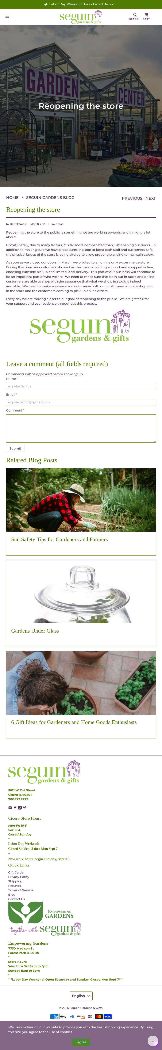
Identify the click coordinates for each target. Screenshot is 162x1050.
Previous (132, 198)
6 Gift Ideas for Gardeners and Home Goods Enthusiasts (74, 722)
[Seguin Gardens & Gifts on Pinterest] (25, 808)
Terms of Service (20, 890)
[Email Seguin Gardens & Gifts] (10, 808)
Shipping (15, 881)
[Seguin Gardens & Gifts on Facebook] (15, 808)
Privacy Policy (18, 877)
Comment (15, 410)
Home (12, 198)
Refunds (14, 886)
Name (12, 379)
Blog (11, 895)
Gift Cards (15, 872)
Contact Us (16, 899)
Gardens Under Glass (35, 631)
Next (151, 198)
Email (11, 395)
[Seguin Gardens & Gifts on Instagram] (20, 808)
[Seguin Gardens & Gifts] (81, 17)
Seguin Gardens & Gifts (86, 1007)
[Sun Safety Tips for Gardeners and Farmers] (81, 500)
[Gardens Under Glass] (81, 591)
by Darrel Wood (16, 223)
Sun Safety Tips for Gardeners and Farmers (59, 539)
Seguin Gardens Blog (50, 198)
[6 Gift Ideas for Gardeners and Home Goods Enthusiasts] (81, 683)
